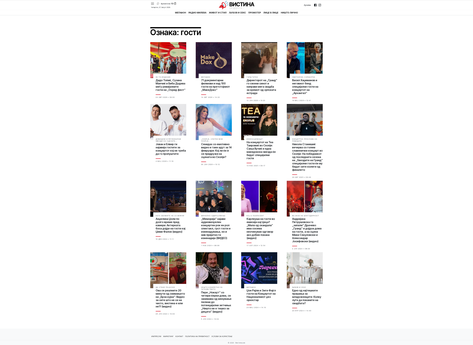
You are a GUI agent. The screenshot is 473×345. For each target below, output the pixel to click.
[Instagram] (319, 5)
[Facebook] (315, 5)
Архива (307, 5)
